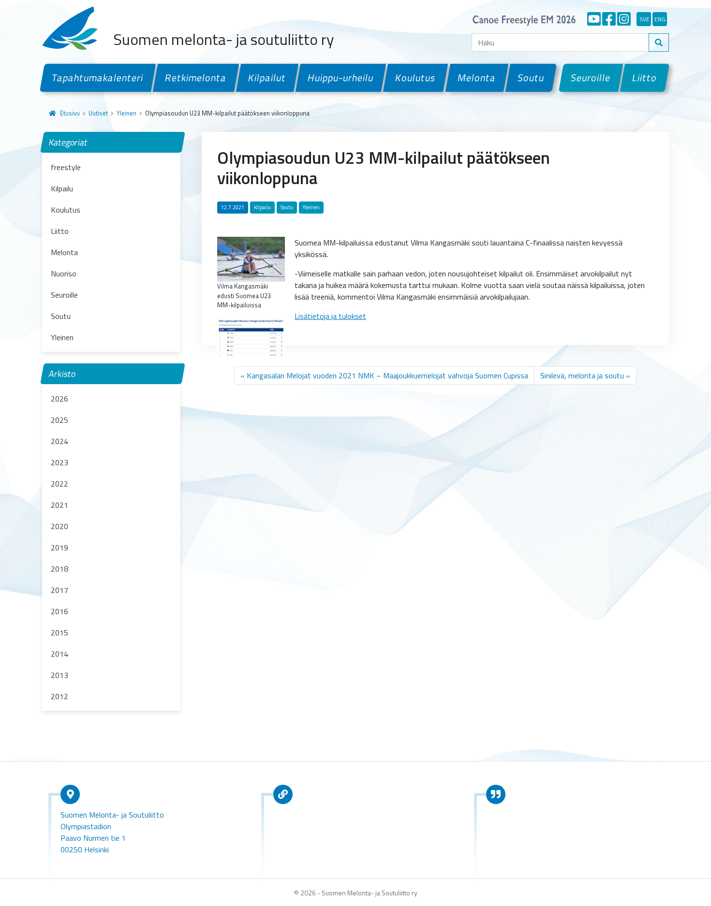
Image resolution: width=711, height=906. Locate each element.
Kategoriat (68, 142)
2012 (59, 696)
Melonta (476, 77)
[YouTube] (594, 19)
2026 (59, 398)
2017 (59, 590)
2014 (59, 654)
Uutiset (98, 113)
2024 (59, 441)
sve (644, 19)
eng (660, 19)
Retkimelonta (196, 77)
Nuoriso (63, 273)
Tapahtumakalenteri (98, 77)
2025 (59, 420)
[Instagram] (624, 19)
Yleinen (126, 113)
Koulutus (415, 77)
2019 (59, 547)
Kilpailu (62, 188)
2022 (59, 483)
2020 (59, 526)
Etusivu (70, 113)
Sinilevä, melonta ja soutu (582, 375)
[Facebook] (609, 19)
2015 (59, 632)
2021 (59, 505)
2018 (59, 569)
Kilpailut (267, 77)
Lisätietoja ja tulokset (330, 316)
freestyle (66, 167)
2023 (59, 462)
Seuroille (591, 77)
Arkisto (62, 373)
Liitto (644, 77)
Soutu (531, 77)
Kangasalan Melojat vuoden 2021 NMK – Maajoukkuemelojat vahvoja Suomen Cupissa (387, 375)
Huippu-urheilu (341, 77)
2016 (59, 611)
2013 (59, 675)
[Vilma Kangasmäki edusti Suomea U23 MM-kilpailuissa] (251, 258)
